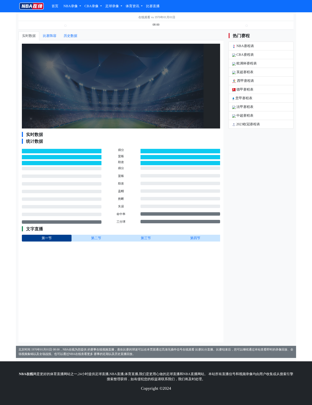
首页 (55, 6)
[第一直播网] (31, 6)
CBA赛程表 (245, 54)
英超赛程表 (244, 72)
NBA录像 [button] (71, 6)
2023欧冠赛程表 (247, 124)
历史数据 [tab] (70, 36)
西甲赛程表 (245, 80)
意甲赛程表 (243, 98)
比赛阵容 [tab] (49, 36)
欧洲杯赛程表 (246, 63)
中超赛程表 (244, 115)
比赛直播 (153, 6)
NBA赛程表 (245, 46)
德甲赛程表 (244, 89)
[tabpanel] (120, 191)
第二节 (96, 238)
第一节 (47, 238)
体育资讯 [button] (133, 6)
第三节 (146, 238)
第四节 (195, 238)
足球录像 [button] (112, 6)
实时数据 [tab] (29, 36)
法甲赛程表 (244, 107)
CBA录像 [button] (91, 6)
